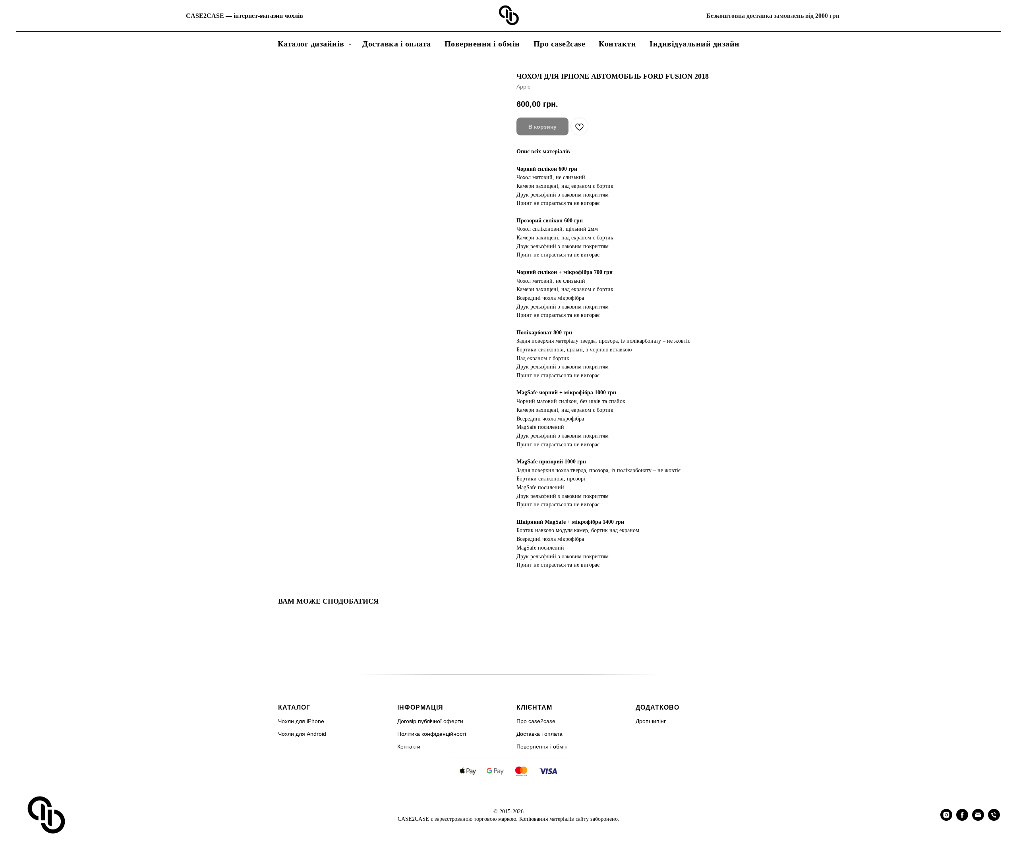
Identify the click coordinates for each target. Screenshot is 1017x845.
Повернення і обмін (482, 43)
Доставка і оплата (396, 43)
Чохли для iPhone (301, 721)
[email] (978, 818)
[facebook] (962, 818)
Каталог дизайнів (312, 43)
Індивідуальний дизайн (695, 43)
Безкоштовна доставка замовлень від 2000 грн (772, 15)
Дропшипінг (651, 721)
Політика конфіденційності (431, 734)
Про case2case (560, 43)
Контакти (617, 43)
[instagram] (946, 818)
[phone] (994, 818)
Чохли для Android (302, 734)
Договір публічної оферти (430, 721)
